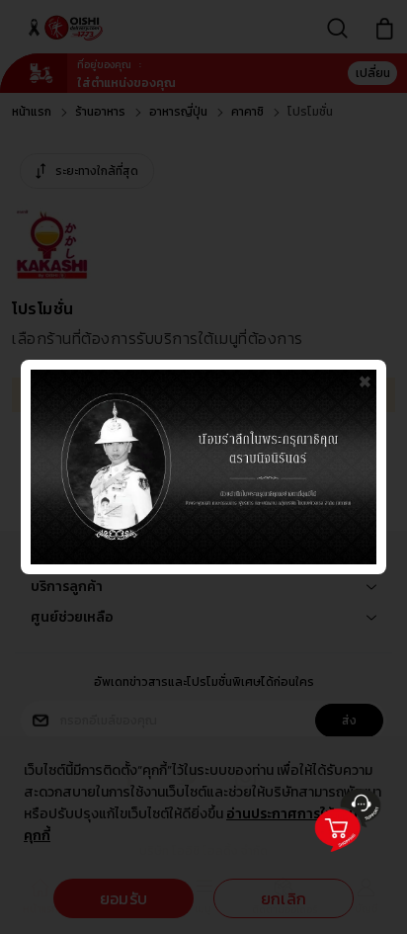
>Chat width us (340, 858)
